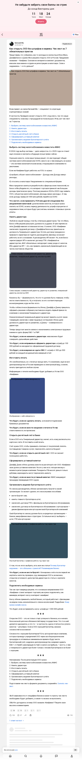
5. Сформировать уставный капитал (24, 137)
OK (75, 750)
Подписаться (67, 44)
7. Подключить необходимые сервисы (25, 142)
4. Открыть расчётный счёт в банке (24, 134)
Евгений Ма (19, 43)
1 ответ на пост (15, 720)
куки (16, 750)
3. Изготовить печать (18, 131)
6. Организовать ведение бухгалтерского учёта (29, 139)
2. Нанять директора (17, 128)
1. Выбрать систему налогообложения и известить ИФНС (33, 125)
